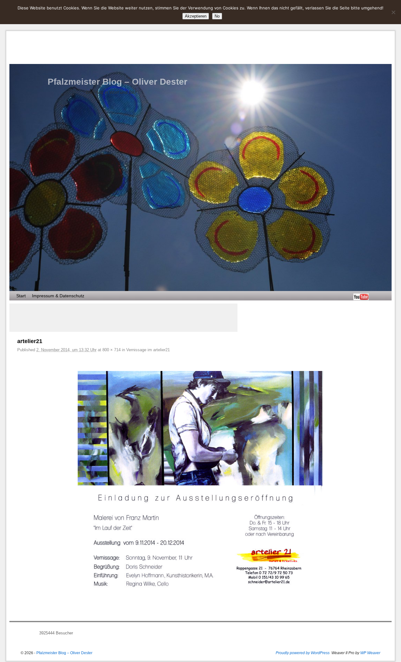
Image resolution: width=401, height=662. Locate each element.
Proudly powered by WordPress (303, 653)
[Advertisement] (123, 318)
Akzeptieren (195, 16)
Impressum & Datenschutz (58, 295)
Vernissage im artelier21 (148, 349)
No (217, 16)
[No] (393, 12)
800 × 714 (111, 349)
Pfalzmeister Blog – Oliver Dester (117, 82)
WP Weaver (370, 653)
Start (21, 295)
